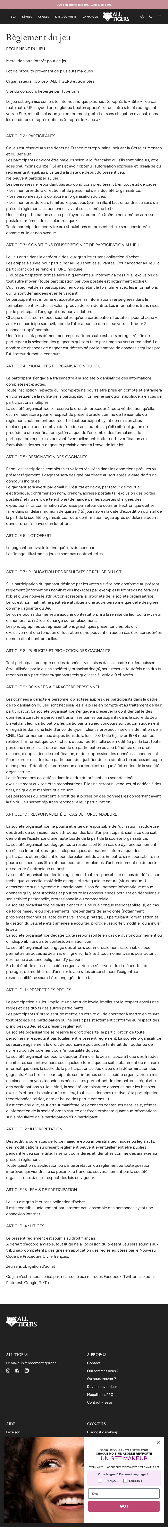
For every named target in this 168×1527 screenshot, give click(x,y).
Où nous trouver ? (101, 1378)
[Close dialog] (158, 1442)
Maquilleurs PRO (100, 1394)
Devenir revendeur (102, 1386)
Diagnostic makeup (102, 1432)
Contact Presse (99, 1402)
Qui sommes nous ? (102, 1371)
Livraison (13, 1432)
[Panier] (159, 16)
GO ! (124, 1506)
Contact (94, 1363)
